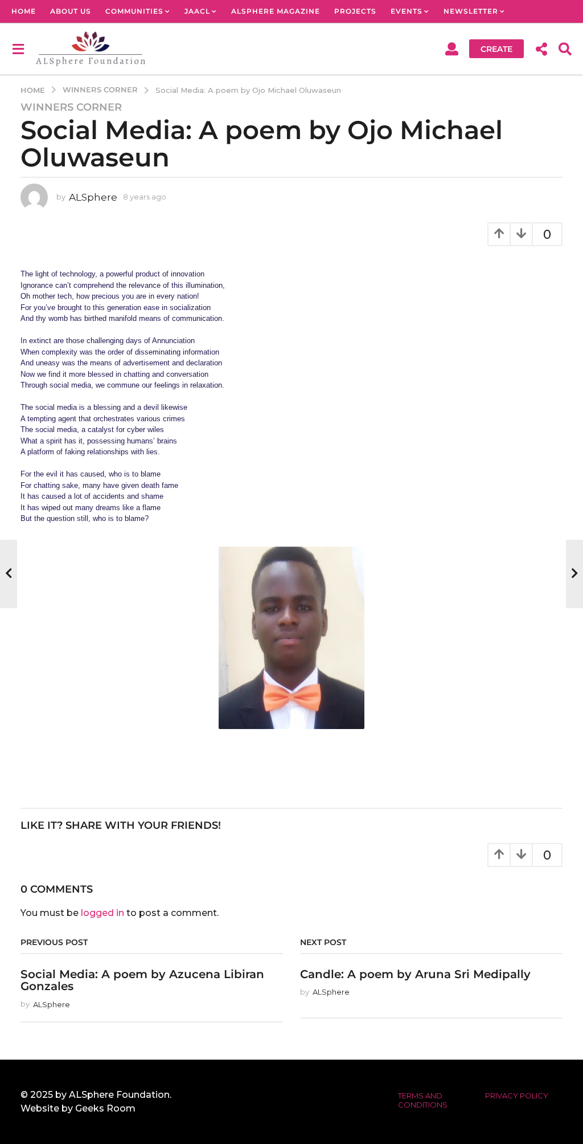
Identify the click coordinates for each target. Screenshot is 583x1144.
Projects (355, 11)
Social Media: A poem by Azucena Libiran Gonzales (142, 980)
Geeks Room (105, 1108)
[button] (17, 48)
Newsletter (471, 11)
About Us (70, 11)
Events (406, 11)
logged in (102, 912)
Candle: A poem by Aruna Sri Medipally (415, 974)
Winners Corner (71, 107)
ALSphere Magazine (275, 11)
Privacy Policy (516, 1095)
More (118, 34)
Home (23, 11)
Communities (134, 11)
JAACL (197, 11)
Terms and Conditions (422, 1100)
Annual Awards (48, 34)
